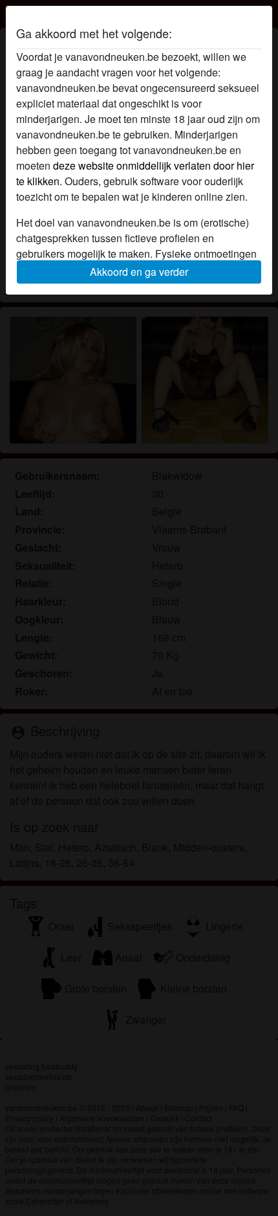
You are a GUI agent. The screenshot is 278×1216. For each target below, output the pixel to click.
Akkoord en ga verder (139, 271)
